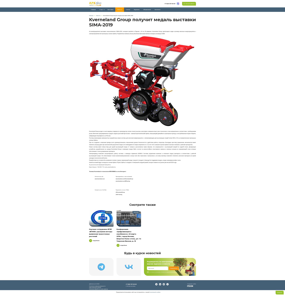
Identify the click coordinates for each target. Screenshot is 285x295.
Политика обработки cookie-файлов (98, 289)
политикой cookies (155, 292)
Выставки (110, 9)
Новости (119, 9)
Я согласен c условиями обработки (163, 272)
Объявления (147, 9)
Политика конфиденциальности (97, 286)
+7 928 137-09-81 (169, 3)
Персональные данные (95, 287)
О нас (101, 9)
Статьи (128, 9)
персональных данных (171, 272)
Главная (93, 9)
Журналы (137, 9)
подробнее (96, 240)
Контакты (157, 9)
